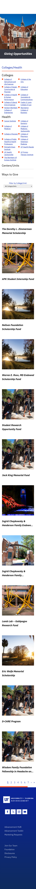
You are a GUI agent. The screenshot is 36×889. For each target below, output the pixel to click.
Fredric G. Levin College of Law (26, 103)
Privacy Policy (10, 857)
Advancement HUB (12, 827)
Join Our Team (10, 845)
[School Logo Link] (17, 799)
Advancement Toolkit (13, 830)
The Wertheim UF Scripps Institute (10, 159)
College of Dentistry (24, 122)
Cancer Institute (10, 121)
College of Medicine (8, 127)
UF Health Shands (27, 147)
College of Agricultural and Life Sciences (10, 81)
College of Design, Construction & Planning (10, 89)
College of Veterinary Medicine (24, 141)
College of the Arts (26, 80)
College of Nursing (11, 134)
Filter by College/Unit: (18, 183)
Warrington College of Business (25, 110)
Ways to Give (10, 174)
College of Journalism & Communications (27, 97)
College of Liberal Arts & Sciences (10, 103)
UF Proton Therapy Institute (27, 153)
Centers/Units (10, 165)
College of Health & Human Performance (10, 97)
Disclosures (9, 853)
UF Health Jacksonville (8, 153)
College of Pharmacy (24, 135)
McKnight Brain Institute (9, 148)
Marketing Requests (13, 834)
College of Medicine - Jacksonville (25, 128)
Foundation (9, 849)
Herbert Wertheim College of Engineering (10, 110)
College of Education (24, 88)
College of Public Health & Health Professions (10, 141)
